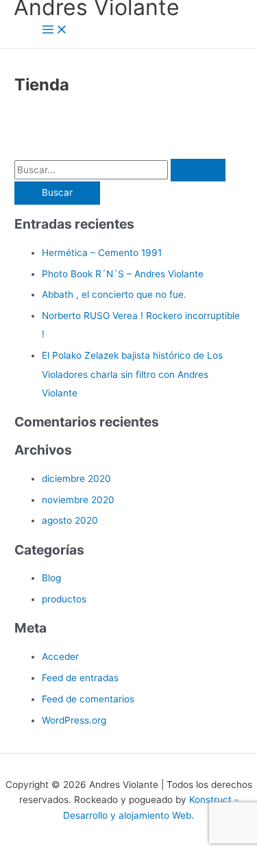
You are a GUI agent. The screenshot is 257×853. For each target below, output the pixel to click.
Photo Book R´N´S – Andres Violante (123, 273)
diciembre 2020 (76, 478)
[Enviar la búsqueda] (198, 170)
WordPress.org (74, 720)
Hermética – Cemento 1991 (102, 252)
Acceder (60, 656)
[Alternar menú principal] (55, 30)
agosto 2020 (70, 520)
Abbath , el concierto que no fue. (114, 294)
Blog (51, 577)
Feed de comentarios (88, 698)
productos (64, 599)
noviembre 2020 (78, 499)
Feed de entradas (80, 677)
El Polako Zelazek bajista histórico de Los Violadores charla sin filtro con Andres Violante (132, 374)
